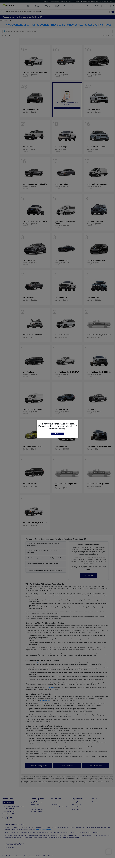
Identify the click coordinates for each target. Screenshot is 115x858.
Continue (57, 434)
